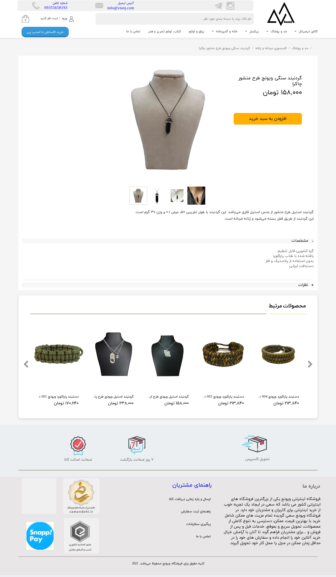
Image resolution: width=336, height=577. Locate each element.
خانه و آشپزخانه (227, 31)
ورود (64, 18)
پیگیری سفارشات (198, 524)
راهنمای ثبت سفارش (196, 511)
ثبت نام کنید (49, 18)
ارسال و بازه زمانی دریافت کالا (190, 499)
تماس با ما (133, 31)
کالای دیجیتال (308, 31)
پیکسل (254, 31)
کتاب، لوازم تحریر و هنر (164, 31)
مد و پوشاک (279, 31)
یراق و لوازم (196, 31)
